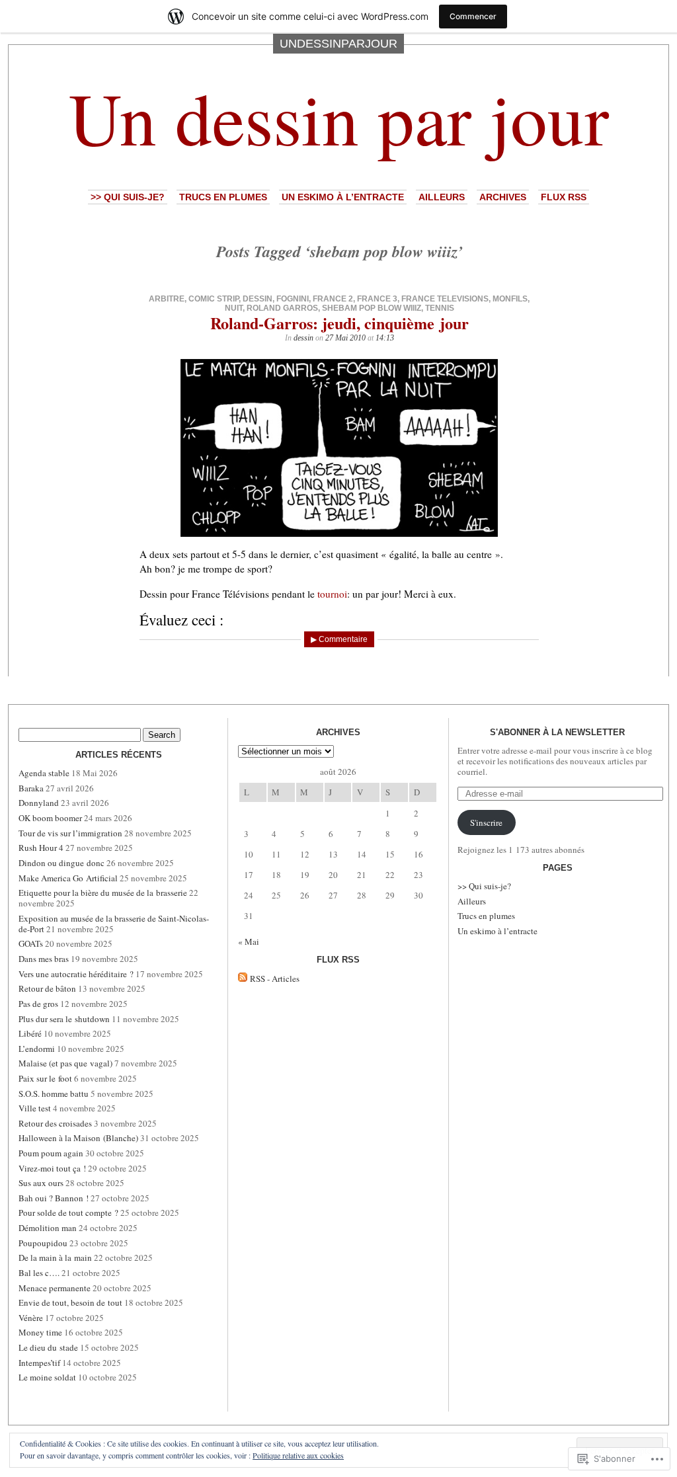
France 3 (377, 298)
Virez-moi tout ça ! (52, 1168)
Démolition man (48, 1228)
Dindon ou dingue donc (61, 863)
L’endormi (37, 1049)
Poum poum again (51, 1153)
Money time (40, 1332)
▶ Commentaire (339, 639)
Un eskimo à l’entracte (343, 197)
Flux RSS (563, 197)
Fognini (292, 298)
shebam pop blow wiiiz (371, 308)
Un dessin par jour (339, 117)
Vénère (31, 1318)
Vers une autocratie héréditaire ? (76, 974)
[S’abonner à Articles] (242, 978)
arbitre (166, 298)
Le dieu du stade (48, 1347)
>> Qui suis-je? (128, 197)
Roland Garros (282, 308)
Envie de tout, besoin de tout (70, 1302)
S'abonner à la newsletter (557, 732)
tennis (439, 308)
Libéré (30, 1033)
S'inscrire (486, 822)
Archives (502, 197)
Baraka (31, 788)
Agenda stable (44, 773)
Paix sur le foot (45, 1078)
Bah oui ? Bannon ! (54, 1198)
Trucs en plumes (223, 197)
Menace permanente (55, 1288)
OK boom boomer (50, 818)
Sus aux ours (41, 1183)
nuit (234, 308)
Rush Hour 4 (41, 848)
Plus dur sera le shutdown (64, 1019)
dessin (257, 298)
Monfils (510, 298)
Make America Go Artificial (68, 878)
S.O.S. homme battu (54, 1093)
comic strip (213, 298)
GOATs (31, 943)
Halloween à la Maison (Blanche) (78, 1138)
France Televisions (445, 298)
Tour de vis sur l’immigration (70, 833)
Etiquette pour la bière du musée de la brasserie (103, 892)
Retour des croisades (55, 1123)
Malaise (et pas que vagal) (65, 1063)
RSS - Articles (274, 978)
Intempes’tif (39, 1363)
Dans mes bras (44, 959)
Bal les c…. (39, 1273)
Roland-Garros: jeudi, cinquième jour (339, 323)
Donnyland (39, 803)
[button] (339, 448)
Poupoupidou (43, 1243)
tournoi (332, 593)
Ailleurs (441, 197)
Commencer (473, 16)
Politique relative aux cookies (298, 1455)
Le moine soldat (47, 1377)
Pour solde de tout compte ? (68, 1212)
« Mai (248, 941)
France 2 (333, 298)
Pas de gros (38, 1004)
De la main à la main (55, 1257)
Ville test (35, 1108)
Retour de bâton (47, 988)
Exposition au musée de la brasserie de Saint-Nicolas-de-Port (114, 923)
